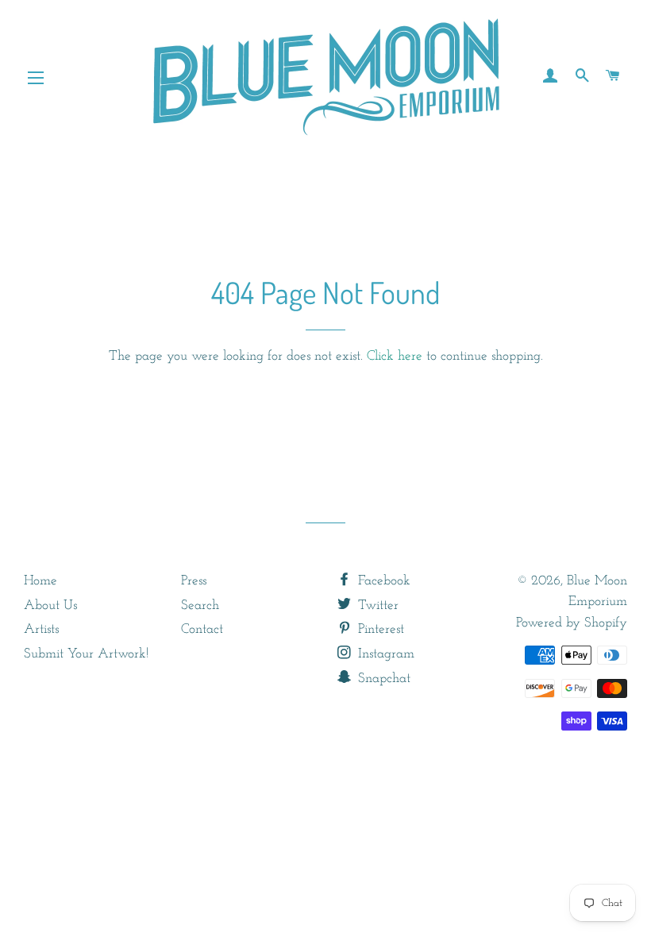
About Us (50, 605)
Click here (394, 356)
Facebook (382, 581)
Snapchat (382, 678)
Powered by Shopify (571, 623)
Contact (202, 629)
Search (200, 605)
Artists (41, 629)
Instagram (384, 654)
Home (40, 581)
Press (193, 581)
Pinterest (379, 629)
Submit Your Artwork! (86, 654)
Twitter (376, 605)
